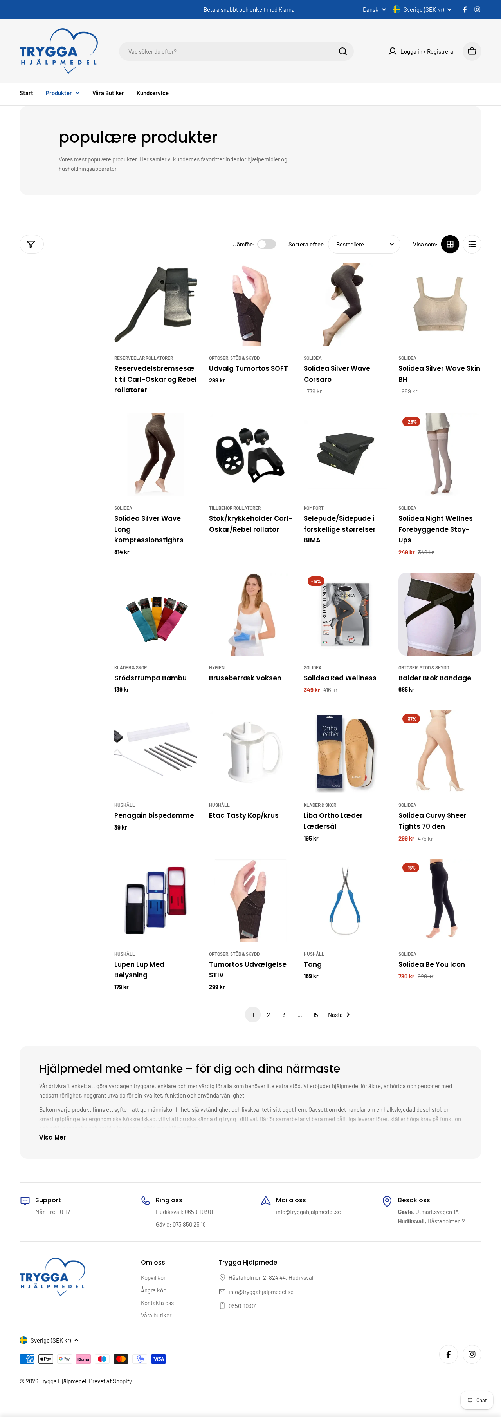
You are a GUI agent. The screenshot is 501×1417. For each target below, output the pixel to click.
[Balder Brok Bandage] (439, 614)
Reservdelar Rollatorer (143, 358)
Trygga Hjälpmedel (63, 1380)
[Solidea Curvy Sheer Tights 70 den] (439, 751)
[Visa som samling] (450, 244)
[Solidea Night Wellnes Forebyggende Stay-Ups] (439, 454)
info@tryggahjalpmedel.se (261, 1291)
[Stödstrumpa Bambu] (155, 614)
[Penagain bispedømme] (155, 751)
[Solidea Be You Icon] (439, 900)
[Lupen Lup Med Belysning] (155, 900)
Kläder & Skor (130, 667)
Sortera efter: (306, 244)
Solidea (313, 358)
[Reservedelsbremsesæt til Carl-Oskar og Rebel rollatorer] (155, 304)
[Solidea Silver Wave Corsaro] (345, 304)
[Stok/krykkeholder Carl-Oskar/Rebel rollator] (250, 454)
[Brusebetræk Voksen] (250, 614)
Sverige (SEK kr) (424, 9)
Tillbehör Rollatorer (235, 508)
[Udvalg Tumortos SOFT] (250, 304)
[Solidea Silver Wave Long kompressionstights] (155, 454)
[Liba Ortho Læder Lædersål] (345, 751)
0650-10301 (243, 1305)
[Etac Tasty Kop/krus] (250, 751)
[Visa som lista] (472, 244)
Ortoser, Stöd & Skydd (234, 358)
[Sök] (343, 51)
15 (315, 1014)
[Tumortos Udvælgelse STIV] (250, 900)
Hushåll (124, 805)
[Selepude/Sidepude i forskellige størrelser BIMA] (345, 454)
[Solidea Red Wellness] (345, 614)
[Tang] (345, 900)
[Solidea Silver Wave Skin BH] (439, 304)
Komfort (314, 508)
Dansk (370, 10)
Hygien (217, 667)
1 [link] (253, 1014)
